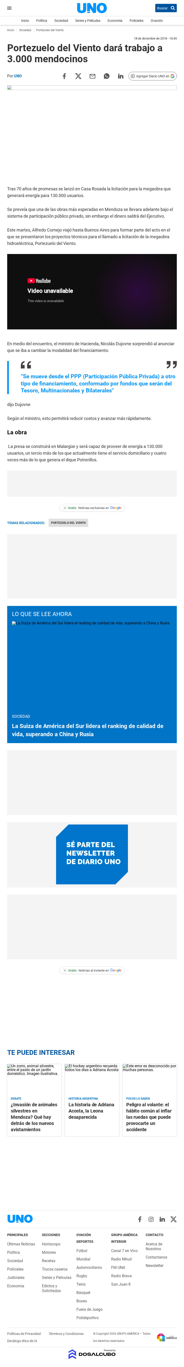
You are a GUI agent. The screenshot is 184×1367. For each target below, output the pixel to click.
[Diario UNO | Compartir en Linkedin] (121, 75)
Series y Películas (87, 21)
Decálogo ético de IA (22, 1341)
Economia (115, 21)
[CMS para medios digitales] (92, 1355)
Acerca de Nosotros (154, 1246)
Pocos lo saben (138, 1098)
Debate (16, 1098)
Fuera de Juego (89, 1309)
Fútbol (81, 1250)
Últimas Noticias (21, 1244)
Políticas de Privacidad (24, 1334)
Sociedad (61, 21)
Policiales (137, 21)
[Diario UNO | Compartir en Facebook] (64, 75)
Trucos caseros (55, 1269)
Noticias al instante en (86, 970)
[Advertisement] (92, 483)
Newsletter (154, 1265)
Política (41, 21)
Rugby (81, 1276)
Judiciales (15, 1277)
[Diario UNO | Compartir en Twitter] (78, 75)
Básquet (83, 1292)
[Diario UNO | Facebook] (140, 1219)
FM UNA (118, 1267)
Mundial (83, 1259)
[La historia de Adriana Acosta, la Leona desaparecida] (92, 1079)
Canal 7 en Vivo (124, 1250)
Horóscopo (51, 1244)
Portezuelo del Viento (68, 523)
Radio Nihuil (121, 1259)
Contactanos (156, 1257)
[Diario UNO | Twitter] (173, 1219)
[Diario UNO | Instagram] (151, 1219)
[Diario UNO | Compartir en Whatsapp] (106, 75)
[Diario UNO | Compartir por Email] (92, 75)
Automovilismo (89, 1267)
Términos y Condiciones (66, 1334)
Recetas (48, 1261)
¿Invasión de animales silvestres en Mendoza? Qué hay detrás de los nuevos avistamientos (34, 1117)
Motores (49, 1252)
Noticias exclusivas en (86, 508)
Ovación (157, 21)
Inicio (25, 21)
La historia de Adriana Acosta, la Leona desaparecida (91, 1111)
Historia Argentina (83, 1098)
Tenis (81, 1284)
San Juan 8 (121, 1284)
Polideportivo (87, 1318)
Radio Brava (121, 1276)
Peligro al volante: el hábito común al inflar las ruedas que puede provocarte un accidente (149, 1117)
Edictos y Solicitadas (51, 1288)
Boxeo (81, 1301)
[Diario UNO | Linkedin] (162, 1219)
